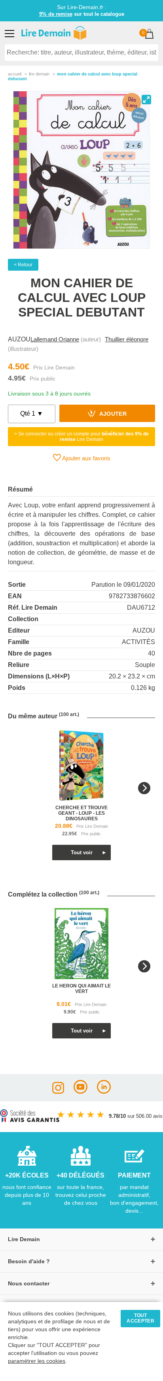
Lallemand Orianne (54, 339)
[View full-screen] (146, 99)
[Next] (144, 788)
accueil (14, 74)
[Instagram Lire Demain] (58, 1091)
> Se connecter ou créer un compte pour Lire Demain (81, 436)
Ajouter (112, 414)
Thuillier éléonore (126, 339)
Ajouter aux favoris (85, 458)
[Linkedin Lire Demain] (104, 1091)
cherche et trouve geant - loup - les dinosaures (81, 813)
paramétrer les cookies (36, 1361)
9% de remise (55, 14)
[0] (149, 34)
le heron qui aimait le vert (81, 988)
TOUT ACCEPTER (140, 1318)
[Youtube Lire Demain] (80, 1091)
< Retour (23, 265)
